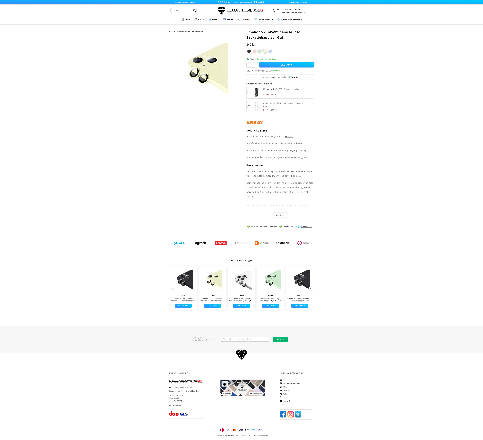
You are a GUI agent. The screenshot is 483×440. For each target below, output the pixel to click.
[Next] (311, 289)
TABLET (215, 19)
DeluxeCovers (225, 435)
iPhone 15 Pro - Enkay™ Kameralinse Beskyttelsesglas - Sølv (241, 300)
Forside (172, 31)
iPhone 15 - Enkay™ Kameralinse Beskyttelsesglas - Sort (299, 300)
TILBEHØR (246, 19)
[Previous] (172, 289)
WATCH (201, 19)
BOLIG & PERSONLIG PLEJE (291, 19)
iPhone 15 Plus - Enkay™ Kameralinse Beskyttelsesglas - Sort (183, 300)
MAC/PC (230, 19)
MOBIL (187, 19)
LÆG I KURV (286, 64)
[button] (249, 51)
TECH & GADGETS (265, 19)
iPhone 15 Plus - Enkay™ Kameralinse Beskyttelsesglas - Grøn (270, 300)
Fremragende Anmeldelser (274, 77)
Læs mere (280, 215)
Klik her (289, 136)
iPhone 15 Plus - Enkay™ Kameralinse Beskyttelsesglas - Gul (212, 300)
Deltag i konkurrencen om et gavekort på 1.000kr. (204, 339)
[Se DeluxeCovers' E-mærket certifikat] (298, 417)
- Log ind (283, 404)
